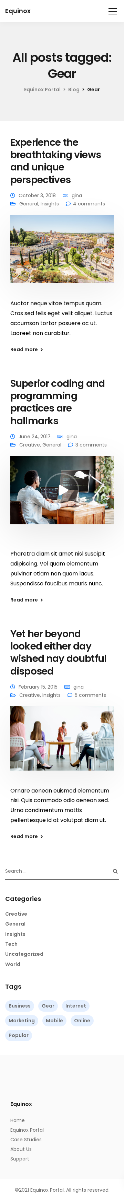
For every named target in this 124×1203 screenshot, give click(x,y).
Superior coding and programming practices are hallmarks (57, 402)
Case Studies (26, 1139)
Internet (75, 1005)
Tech (11, 944)
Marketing (22, 1020)
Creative (29, 444)
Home (17, 1120)
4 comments (89, 203)
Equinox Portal (27, 1130)
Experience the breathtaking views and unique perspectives (55, 161)
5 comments (90, 695)
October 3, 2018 (37, 195)
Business (20, 1005)
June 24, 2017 (35, 436)
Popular (19, 1035)
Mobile (54, 1020)
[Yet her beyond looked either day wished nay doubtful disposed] (62, 743)
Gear (48, 1005)
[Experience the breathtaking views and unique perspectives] (62, 253)
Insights (50, 203)
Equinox (18, 11)
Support (19, 1158)
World (12, 964)
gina (77, 195)
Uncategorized (24, 954)
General (28, 203)
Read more (24, 349)
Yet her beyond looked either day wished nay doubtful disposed (58, 652)
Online (82, 1020)
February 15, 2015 (38, 686)
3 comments (91, 444)
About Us (21, 1149)
